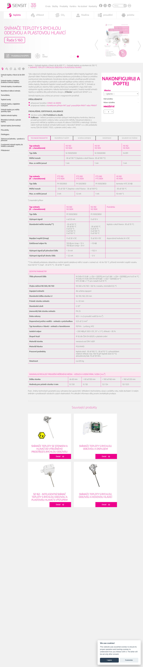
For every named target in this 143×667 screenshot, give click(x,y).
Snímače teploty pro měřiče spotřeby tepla (10, 110)
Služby (55, 6)
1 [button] (71, 57)
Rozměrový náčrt (62, 138)
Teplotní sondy (6, 99)
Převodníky (5, 130)
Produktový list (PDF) (20, 56)
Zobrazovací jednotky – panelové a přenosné (12, 139)
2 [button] (75, 57)
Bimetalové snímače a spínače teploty (11, 120)
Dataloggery (5, 134)
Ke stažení (82, 6)
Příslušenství (5, 150)
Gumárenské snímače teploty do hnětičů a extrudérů (12, 145)
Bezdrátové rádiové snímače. (10, 91)
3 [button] (78, 57)
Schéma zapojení (84, 138)
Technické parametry (39, 138)
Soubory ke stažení (129, 138)
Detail (49, 436)
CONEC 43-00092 (54, 103)
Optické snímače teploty (9, 115)
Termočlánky (5, 95)
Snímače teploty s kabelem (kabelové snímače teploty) (10, 81)
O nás (47, 6)
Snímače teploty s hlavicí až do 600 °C (13, 75)
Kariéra (73, 6)
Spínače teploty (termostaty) (10, 125)
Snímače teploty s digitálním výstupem (10, 104)
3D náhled (44, 56)
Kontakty (93, 6)
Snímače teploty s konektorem (11, 86)
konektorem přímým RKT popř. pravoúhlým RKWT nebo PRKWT (72, 105)
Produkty (64, 6)
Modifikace (107, 138)
